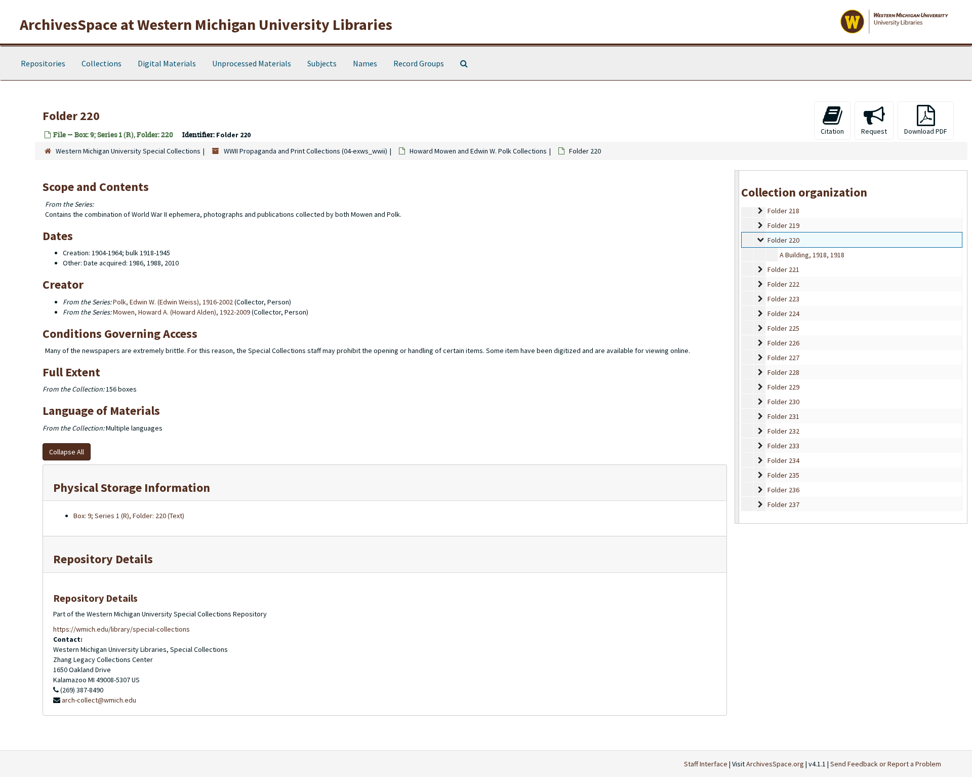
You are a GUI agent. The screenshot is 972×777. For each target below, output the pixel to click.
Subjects (322, 63)
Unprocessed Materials (251, 63)
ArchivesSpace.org (775, 763)
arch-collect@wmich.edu (99, 700)
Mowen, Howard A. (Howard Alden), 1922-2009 (181, 312)
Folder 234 (783, 460)
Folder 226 (783, 342)
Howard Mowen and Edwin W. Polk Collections (478, 151)
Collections (102, 63)
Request (874, 131)
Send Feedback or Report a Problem (885, 763)
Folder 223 (783, 298)
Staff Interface (705, 763)
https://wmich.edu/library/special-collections (121, 629)
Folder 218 (783, 210)
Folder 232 (783, 431)
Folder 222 (783, 284)
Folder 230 (783, 401)
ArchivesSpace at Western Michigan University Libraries (206, 24)
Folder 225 (783, 328)
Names (365, 63)
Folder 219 (783, 225)
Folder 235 (783, 475)
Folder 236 (783, 489)
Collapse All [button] (66, 451)
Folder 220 (783, 240)
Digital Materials (167, 63)
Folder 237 (783, 504)
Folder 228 (783, 372)
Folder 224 (783, 313)
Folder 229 (783, 387)
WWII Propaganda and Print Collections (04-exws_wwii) (305, 151)
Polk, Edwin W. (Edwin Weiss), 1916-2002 (173, 301)
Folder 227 (783, 357)
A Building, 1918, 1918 (812, 254)
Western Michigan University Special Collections (128, 151)
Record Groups (418, 63)
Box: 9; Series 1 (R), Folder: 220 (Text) (128, 515)
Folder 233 (783, 445)
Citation (832, 131)
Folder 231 (783, 416)
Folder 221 (783, 269)
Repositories (43, 63)
